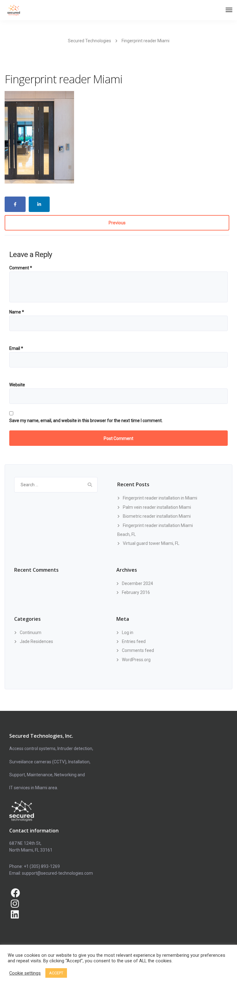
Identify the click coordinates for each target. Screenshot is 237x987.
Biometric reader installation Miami (157, 516)
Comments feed (138, 650)
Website (17, 385)
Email (16, 348)
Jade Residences (36, 641)
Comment (20, 268)
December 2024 (137, 583)
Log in (127, 632)
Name (16, 312)
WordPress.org (136, 659)
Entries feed (134, 641)
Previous (117, 222)
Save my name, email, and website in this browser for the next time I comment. (86, 420)
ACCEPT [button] (56, 973)
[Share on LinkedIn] (39, 204)
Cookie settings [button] (25, 973)
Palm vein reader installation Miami (157, 507)
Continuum (30, 632)
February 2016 (136, 592)
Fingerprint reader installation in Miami (160, 498)
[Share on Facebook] (15, 204)
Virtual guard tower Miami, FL (151, 543)
